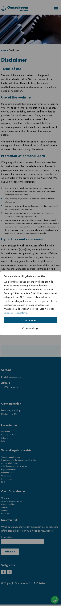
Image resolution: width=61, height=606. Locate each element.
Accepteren (30, 320)
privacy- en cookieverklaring (15, 313)
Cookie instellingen (30, 328)
